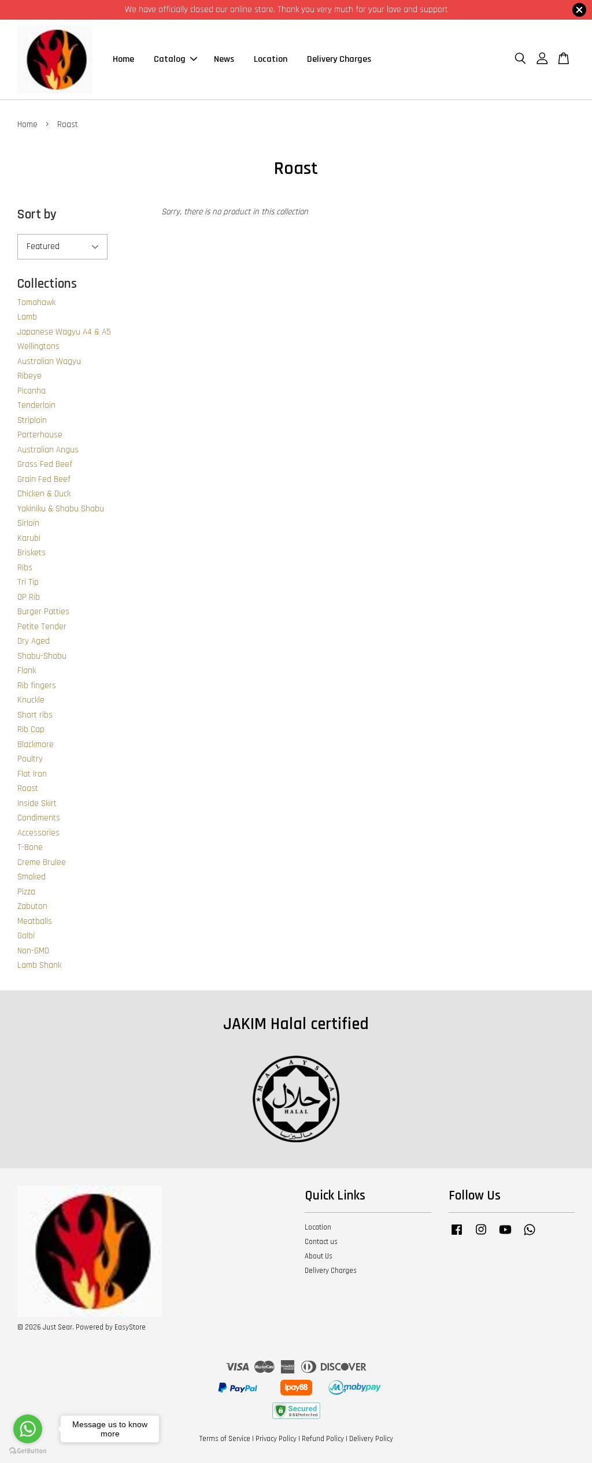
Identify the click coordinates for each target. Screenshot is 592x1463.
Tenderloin (36, 405)
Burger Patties (43, 611)
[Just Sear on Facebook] (457, 1235)
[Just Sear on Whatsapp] (529, 1235)
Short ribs (35, 715)
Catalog (170, 59)
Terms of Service (224, 1438)
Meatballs (34, 921)
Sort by (37, 214)
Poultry (30, 758)
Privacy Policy (276, 1438)
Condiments (38, 817)
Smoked (31, 876)
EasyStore (130, 1327)
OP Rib (28, 597)
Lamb (27, 316)
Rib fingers (36, 685)
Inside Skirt (37, 803)
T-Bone (30, 847)
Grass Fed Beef (44, 464)
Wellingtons (38, 346)
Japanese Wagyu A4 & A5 (64, 331)
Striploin (32, 420)
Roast (27, 788)
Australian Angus (48, 449)
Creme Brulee (41, 862)
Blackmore (35, 744)
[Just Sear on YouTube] (505, 1235)
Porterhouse (39, 434)
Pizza (26, 891)
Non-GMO (33, 950)
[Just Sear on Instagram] (481, 1235)
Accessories (38, 832)
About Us (318, 1256)
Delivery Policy (371, 1438)
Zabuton (32, 906)
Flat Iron (32, 773)
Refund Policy (323, 1438)
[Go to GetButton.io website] (27, 1451)
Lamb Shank (39, 965)
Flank (26, 670)
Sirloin (28, 523)
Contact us (321, 1241)
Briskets (31, 552)
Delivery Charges (339, 59)
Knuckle (31, 700)
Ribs (24, 567)
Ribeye (29, 375)
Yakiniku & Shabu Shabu (60, 508)
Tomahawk (36, 302)
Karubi (28, 538)
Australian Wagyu (49, 361)
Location (270, 59)
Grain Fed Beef (44, 479)
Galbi (26, 935)
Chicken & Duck (44, 493)
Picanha (31, 390)
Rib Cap (31, 729)
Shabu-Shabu (41, 656)
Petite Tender (41, 626)
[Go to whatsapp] (27, 1428)
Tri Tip (28, 582)
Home (123, 59)
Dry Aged (33, 641)
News (224, 59)
